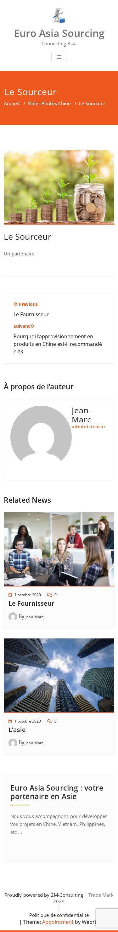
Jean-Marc (34, 617)
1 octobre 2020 (27, 595)
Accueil (12, 103)
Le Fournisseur (31, 603)
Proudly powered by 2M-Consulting (43, 895)
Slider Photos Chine (49, 103)
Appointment (57, 921)
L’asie (17, 729)
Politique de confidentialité (59, 915)
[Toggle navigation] (59, 57)
